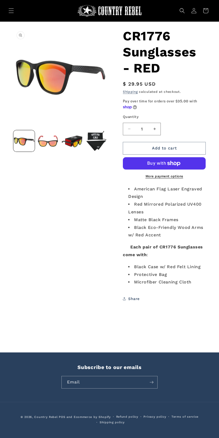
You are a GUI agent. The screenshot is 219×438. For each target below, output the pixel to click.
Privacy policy (154, 416)
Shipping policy (112, 422)
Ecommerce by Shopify (92, 417)
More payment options (164, 176)
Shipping (130, 92)
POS (62, 417)
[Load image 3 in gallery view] (72, 141)
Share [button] (134, 299)
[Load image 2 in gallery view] (48, 141)
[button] (11, 11)
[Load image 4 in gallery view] (96, 141)
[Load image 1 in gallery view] (24, 141)
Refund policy (127, 416)
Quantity (131, 117)
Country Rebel (45, 417)
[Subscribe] (151, 382)
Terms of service (184, 416)
